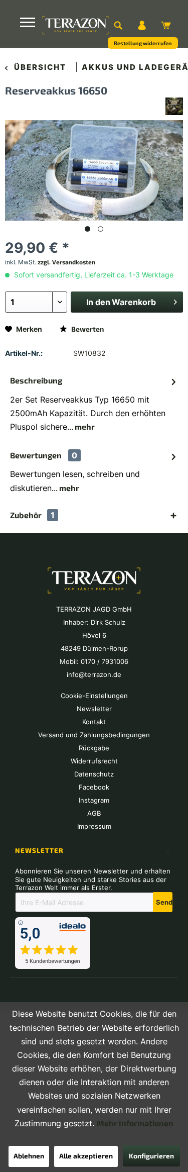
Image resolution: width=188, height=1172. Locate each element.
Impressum (94, 826)
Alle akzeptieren (86, 1155)
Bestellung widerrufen (143, 43)
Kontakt (94, 722)
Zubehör (32, 515)
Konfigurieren (151, 1155)
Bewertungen (36, 455)
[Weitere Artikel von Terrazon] (174, 106)
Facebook (94, 787)
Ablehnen (29, 1155)
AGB (94, 813)
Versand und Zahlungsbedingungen (94, 735)
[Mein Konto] (142, 25)
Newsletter (94, 709)
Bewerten (87, 329)
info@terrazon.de (94, 674)
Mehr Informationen (135, 1123)
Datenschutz (94, 774)
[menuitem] (118, 25)
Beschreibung (36, 380)
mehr (84, 426)
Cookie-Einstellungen (94, 696)
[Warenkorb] (166, 25)
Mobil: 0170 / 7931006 (94, 661)
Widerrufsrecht (94, 761)
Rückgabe (94, 748)
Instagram (94, 800)
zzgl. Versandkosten (66, 261)
